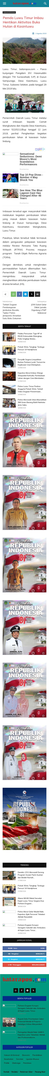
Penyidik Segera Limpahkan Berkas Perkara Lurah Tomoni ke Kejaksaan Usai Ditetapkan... (31, 362)
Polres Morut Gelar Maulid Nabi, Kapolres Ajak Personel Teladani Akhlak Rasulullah (31, 914)
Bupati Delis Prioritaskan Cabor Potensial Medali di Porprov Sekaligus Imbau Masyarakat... (31, 1021)
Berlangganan (38, 965)
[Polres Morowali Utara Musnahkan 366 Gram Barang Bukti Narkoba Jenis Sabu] (9, 403)
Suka (43, 948)
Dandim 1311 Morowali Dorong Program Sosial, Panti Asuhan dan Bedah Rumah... (31, 875)
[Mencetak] (37, 294)
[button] (4, 3)
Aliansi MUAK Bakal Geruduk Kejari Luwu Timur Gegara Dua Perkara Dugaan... (31, 901)
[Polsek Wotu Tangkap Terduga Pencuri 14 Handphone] (9, 350)
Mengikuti (40, 954)
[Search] (45, 3)
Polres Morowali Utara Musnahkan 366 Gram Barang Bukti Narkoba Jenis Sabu (32, 402)
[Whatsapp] (15, 990)
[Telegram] (25, 294)
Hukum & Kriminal (9, 12)
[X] (31, 294)
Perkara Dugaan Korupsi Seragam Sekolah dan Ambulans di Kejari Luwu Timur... (31, 927)
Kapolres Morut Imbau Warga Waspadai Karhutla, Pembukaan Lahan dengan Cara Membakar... (31, 375)
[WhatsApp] (13, 294)
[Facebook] (19, 294)
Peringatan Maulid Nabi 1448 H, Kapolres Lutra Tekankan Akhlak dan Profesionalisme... (31, 1035)
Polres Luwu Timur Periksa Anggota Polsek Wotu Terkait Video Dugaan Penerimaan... (30, 389)
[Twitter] (33, 990)
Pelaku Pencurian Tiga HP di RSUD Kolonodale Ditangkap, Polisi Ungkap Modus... (30, 336)
